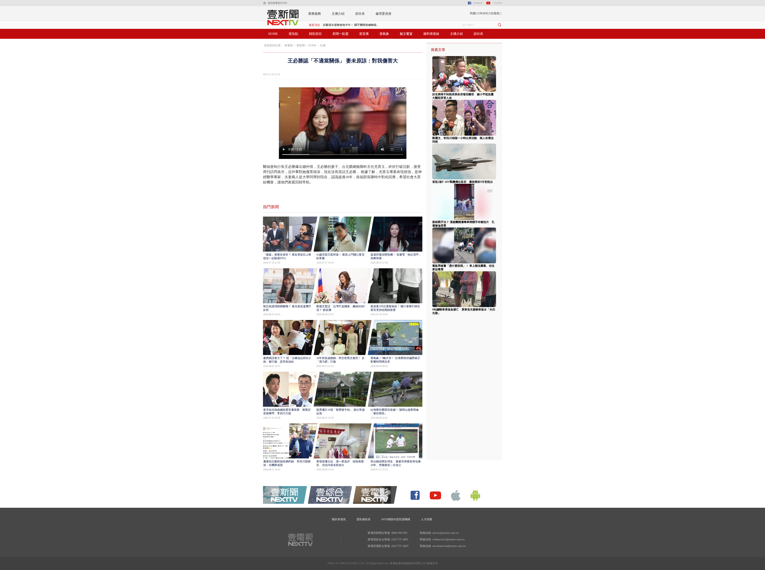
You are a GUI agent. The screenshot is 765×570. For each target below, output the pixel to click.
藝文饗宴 (406, 33)
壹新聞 (300, 45)
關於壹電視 (339, 519)
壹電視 (288, 45)
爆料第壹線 (431, 33)
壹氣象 (384, 33)
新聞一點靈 (340, 33)
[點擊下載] (456, 495)
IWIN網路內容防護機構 (395, 519)
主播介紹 (338, 13)
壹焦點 (293, 33)
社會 (323, 45)
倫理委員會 (383, 13)
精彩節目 (315, 33)
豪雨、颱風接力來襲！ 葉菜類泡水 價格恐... (351, 24)
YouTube (497, 3)
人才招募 (426, 519)
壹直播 (364, 33)
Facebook (477, 3)
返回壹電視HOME (277, 3)
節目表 (360, 13)
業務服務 (314, 13)
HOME (273, 33)
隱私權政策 (364, 519)
